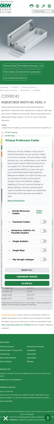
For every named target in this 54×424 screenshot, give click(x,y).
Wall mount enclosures (8, 90)
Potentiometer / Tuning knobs (11, 350)
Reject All (27, 270)
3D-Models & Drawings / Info (30, 66)
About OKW (31, 354)
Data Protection (6, 362)
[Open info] (47, 417)
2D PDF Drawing (11, 132)
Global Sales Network (8, 358)
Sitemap (30, 362)
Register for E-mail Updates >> (11, 380)
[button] (5, 418)
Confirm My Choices (27, 277)
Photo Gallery (9, 72)
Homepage (4, 87)
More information (16, 200)
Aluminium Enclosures (35, 347)
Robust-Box (25, 90)
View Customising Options (15, 78)
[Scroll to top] (39, 417)
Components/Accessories (28, 72)
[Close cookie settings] (5, 418)
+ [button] (9, 212)
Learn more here (6, 401)
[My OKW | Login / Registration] (31, 6)
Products (15, 87)
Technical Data (10, 66)
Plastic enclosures (29, 87)
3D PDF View (10, 136)
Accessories (31, 350)
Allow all (27, 283)
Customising (5, 354)
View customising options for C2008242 (16, 325)
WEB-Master (12, 420)
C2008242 (36, 90)
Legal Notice (31, 358)
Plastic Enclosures (7, 347)
